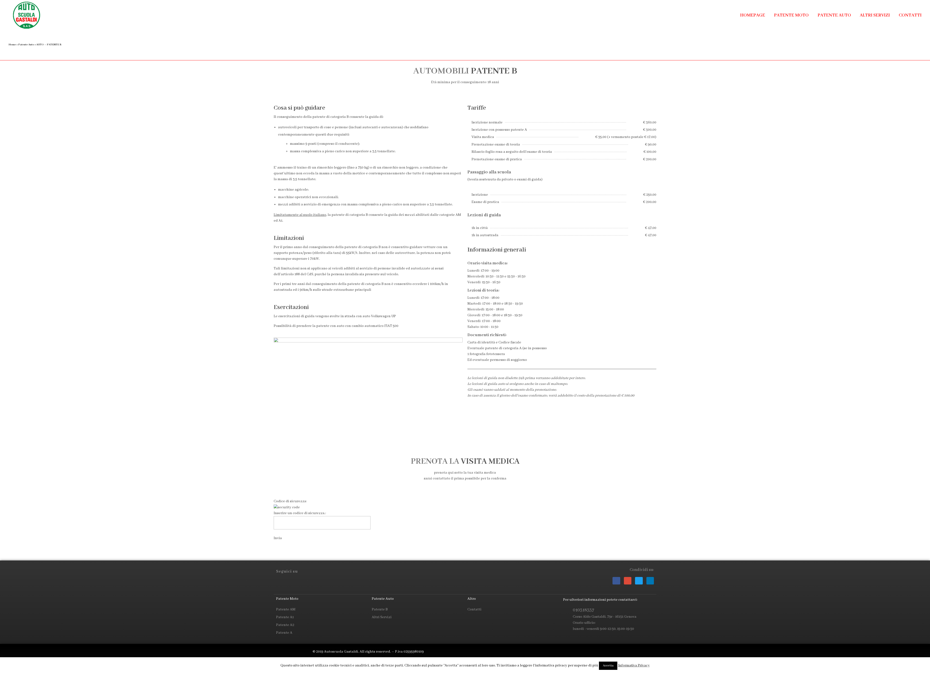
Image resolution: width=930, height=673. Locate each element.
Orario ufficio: (584, 623)
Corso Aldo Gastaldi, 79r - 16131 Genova (604, 617)
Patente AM (285, 609)
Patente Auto (26, 44)
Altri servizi (382, 617)
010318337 (583, 610)
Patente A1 (285, 617)
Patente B (380, 609)
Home (12, 44)
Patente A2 (285, 625)
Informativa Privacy (634, 665)
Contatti (474, 609)
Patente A (284, 633)
